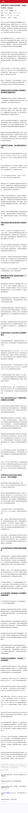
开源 (8, 15)
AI (5, 15)
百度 (12, 15)
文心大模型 (16, 15)
